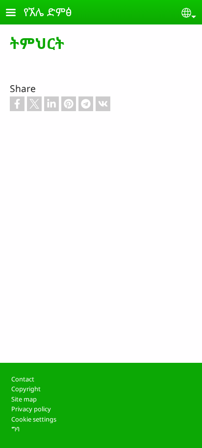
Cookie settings (33, 419)
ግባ (15, 428)
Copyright (26, 388)
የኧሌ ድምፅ (48, 12)
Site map (24, 399)
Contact (22, 379)
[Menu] (16, 13)
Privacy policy (31, 408)
